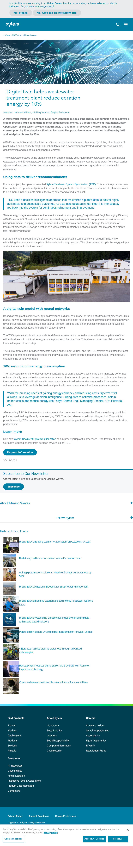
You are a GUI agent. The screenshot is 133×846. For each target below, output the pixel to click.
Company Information (59, 745)
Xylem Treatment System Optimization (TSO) (71, 184)
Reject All (118, 839)
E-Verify (90, 745)
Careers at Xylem (95, 725)
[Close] (127, 829)
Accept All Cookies (94, 839)
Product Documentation (21, 785)
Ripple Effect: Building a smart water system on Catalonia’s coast (54, 541)
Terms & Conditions (39, 816)
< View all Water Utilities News (20, 35)
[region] (66, 835)
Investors (52, 735)
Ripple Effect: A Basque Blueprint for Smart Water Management (53, 586)
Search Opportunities (97, 730)
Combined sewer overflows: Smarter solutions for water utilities (53, 682)
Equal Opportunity (96, 740)
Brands (12, 725)
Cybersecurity (54, 750)
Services (12, 745)
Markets (12, 730)
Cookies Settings (13, 839)
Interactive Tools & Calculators (24, 780)
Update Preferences (65, 816)
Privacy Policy (15, 816)
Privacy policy (51, 832)
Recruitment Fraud (96, 750)
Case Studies (15, 770)
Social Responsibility (58, 740)
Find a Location (16, 775)
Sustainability (54, 730)
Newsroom (53, 725)
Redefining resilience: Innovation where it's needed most (50, 558)
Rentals (12, 750)
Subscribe (13, 486)
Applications (14, 735)
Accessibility (93, 735)
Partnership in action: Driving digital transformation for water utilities (56, 631)
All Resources (15, 765)
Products (12, 740)
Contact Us (14, 790)
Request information (20, 452)
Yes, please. (20, 12)
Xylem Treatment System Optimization (35, 439)
